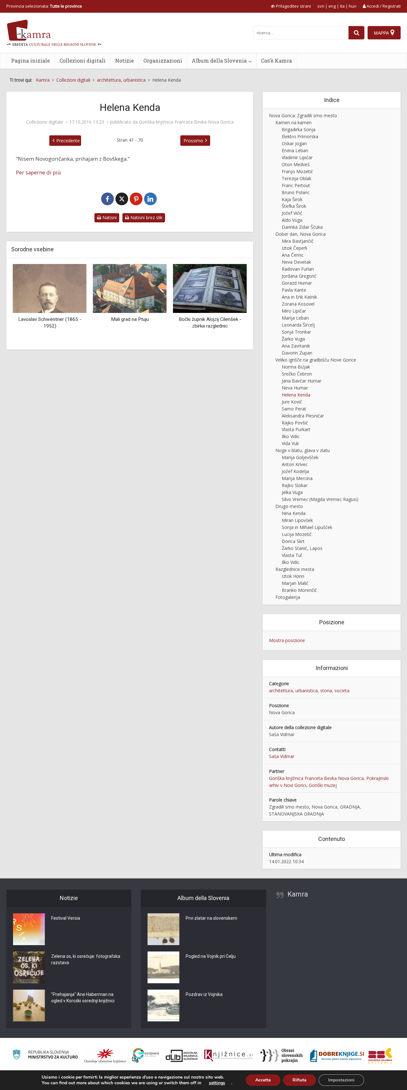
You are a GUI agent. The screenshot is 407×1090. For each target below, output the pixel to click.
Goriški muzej (323, 785)
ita (342, 6)
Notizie (124, 60)
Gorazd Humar (297, 283)
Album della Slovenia (219, 60)
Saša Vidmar (281, 756)
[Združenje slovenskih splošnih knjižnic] (228, 1055)
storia (326, 690)
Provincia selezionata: (44, 6)
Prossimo (193, 141)
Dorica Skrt (293, 541)
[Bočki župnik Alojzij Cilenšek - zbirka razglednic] (210, 288)
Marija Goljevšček (300, 457)
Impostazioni (341, 1080)
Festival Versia (65, 918)
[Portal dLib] (181, 1056)
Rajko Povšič (295, 423)
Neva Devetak (296, 262)
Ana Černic (293, 255)
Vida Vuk (290, 443)
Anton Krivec (295, 464)
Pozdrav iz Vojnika (204, 994)
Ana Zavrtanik (296, 346)
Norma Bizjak (296, 367)
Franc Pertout (296, 185)
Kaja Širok (292, 199)
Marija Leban (295, 318)
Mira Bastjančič (298, 241)
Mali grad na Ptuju (130, 319)
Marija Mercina (297, 478)
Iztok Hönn (293, 576)
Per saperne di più (38, 172)
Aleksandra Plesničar (303, 416)
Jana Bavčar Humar (301, 381)
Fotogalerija (287, 597)
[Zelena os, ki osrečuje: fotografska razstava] (29, 967)
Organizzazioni (162, 60)
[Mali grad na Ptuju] (130, 288)
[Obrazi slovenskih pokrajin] (281, 1056)
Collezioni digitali (82, 60)
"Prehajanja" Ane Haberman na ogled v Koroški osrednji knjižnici (82, 997)
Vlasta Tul (292, 555)
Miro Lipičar (294, 311)
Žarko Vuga (293, 339)
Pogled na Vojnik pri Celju (211, 956)
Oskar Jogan (294, 143)
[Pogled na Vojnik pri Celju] (163, 967)
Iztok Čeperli (294, 248)
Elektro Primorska (300, 136)
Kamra (297, 894)
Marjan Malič (295, 583)
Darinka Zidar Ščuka (302, 227)
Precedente (68, 141)
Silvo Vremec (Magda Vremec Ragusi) (320, 499)
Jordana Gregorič (299, 276)
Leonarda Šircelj (298, 325)
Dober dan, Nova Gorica (300, 234)
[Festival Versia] (29, 929)
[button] (231, 304)
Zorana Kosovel (298, 304)
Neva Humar (295, 388)
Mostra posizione (287, 640)
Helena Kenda (296, 395)
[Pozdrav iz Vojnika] (163, 1005)
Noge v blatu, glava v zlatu (302, 450)
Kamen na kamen (293, 122)
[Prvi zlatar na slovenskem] (163, 929)
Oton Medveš (296, 164)
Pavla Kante (294, 290)
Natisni (109, 217)
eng (332, 6)
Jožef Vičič (292, 213)
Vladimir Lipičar (297, 157)
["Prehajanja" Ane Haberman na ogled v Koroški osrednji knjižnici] (29, 1005)
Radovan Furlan (298, 269)
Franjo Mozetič (297, 171)
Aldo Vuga (292, 220)
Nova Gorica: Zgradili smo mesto (303, 115)
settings (217, 1083)
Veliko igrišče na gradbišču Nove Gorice (315, 360)
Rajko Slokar (294, 485)
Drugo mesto (289, 506)
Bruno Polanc (296, 192)
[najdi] (356, 32)
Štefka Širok (294, 206)
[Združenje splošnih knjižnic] (380, 1056)
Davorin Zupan (297, 353)
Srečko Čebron (297, 374)
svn (320, 6)
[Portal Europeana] (145, 1055)
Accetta (263, 1080)
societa (342, 690)
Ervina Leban (295, 150)
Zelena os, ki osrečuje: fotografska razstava (85, 959)
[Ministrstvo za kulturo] (44, 1055)
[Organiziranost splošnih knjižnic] (105, 1056)
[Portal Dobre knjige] (337, 1055)
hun (352, 6)
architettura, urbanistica (293, 690)
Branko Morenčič (299, 590)
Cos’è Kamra (276, 60)
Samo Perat (294, 409)
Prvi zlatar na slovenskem (211, 918)
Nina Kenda (294, 513)
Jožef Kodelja (295, 471)
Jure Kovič (292, 402)
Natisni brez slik (145, 217)
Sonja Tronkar (296, 332)
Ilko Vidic (291, 436)
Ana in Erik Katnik (299, 297)
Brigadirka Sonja (298, 129)
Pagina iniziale (30, 60)
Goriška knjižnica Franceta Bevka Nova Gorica (186, 122)
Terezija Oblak (296, 178)
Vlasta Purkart (296, 429)
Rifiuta (300, 1080)
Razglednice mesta (294, 569)
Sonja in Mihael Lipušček (307, 527)
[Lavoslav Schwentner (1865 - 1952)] (49, 288)
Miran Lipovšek (297, 520)
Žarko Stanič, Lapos (302, 548)
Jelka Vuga (292, 492)
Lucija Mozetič (297, 534)
